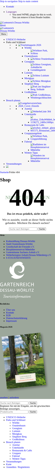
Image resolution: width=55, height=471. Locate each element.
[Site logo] (14, 22)
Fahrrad (16, 456)
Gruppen (16, 453)
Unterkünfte (18, 447)
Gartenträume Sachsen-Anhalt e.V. (23, 252)
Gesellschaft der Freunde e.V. (20, 246)
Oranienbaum (18, 425)
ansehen (4, 397)
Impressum (11, 321)
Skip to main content (28, 1)
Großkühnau (18, 439)
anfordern (14, 397)
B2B (8, 315)
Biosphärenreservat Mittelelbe (20, 249)
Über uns (10, 310)
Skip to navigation (9, 1)
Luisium (16, 431)
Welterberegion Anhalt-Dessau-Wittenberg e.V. (28, 255)
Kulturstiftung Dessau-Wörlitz (20, 241)
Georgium (17, 428)
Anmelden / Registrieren (18, 467)
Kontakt (10, 312)
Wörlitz (15, 422)
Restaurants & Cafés (22, 450)
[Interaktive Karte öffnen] (7, 167)
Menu (3, 34)
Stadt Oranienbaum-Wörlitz (19, 244)
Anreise (16, 445)
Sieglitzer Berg (19, 436)
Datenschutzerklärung (16, 318)
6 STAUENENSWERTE (18, 258)
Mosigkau (17, 434)
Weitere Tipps (19, 458)
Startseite (4, 172)
